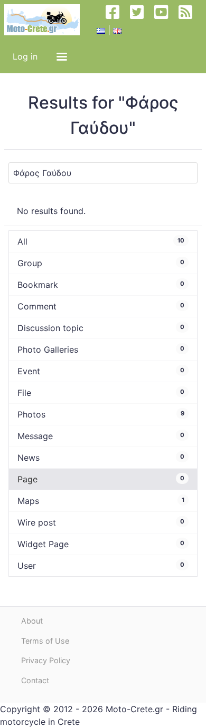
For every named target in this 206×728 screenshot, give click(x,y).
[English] (117, 30)
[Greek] (101, 30)
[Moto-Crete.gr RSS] (189, 20)
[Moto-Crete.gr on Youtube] (165, 20)
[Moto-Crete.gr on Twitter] (141, 20)
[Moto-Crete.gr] (46, 20)
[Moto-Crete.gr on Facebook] (117, 20)
